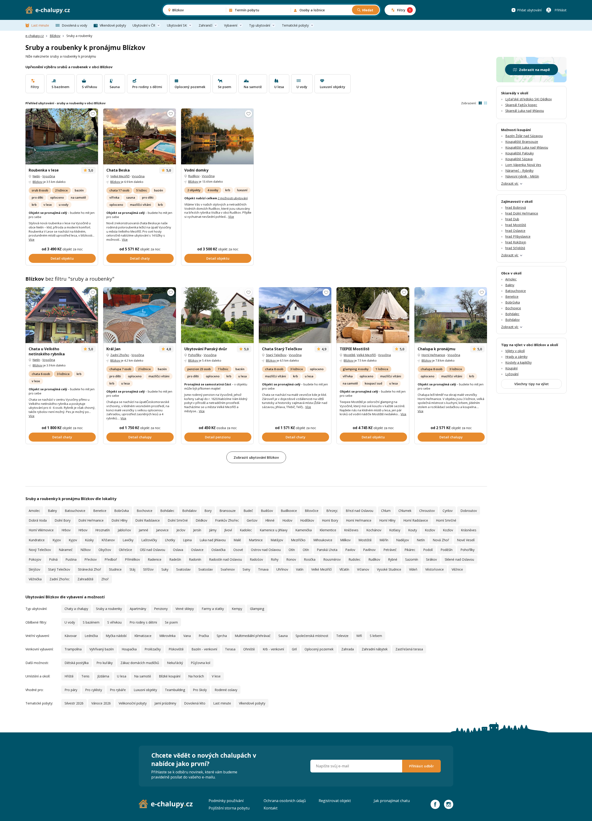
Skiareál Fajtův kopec (521, 105)
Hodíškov (307, 520)
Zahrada (347, 649)
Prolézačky (153, 649)
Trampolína (73, 649)
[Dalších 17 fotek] (372, 315)
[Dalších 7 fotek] (295, 315)
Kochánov (373, 530)
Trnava (263, 569)
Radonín (195, 559)
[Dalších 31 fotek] (139, 315)
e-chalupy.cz (34, 36)
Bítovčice (311, 510)
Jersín (197, 530)
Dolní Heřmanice (91, 520)
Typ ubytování (259, 25)
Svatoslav (183, 569)
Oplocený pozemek (319, 649)
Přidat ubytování (529, 10)
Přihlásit (561, 10)
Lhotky (170, 540)
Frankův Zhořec (227, 520)
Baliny (52, 510)
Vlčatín (344, 569)
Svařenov (228, 569)
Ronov (291, 559)
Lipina (187, 540)
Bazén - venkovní (204, 649)
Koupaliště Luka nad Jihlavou (526, 147)
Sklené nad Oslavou (459, 559)
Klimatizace (142, 635)
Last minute (40, 25)
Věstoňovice (434, 569)
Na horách (196, 676)
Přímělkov (132, 559)
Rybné (392, 559)
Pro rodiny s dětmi (143, 622)
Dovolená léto (194, 703)
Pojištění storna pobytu (229, 808)
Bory (208, 510)
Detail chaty (140, 258)
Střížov (148, 569)
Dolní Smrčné (178, 520)
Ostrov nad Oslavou (266, 549)
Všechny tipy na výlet (531, 384)
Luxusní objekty (145, 690)
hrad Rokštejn (515, 242)
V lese (216, 676)
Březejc (332, 510)
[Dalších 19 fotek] (450, 315)
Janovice (162, 530)
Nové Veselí (466, 540)
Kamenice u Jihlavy (273, 530)
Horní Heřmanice (433, 355)
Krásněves (468, 530)
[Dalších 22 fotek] (217, 136)
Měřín (383, 540)
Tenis (85, 676)
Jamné (143, 530)
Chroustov (427, 510)
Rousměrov (332, 559)
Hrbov (66, 530)
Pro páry (71, 690)
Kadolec (246, 530)
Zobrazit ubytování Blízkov (256, 457)
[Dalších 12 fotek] (217, 315)
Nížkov (85, 549)
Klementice (328, 530)
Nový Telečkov (40, 549)
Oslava (178, 549)
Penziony (161, 608)
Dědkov (201, 520)
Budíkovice (289, 510)
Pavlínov (369, 549)
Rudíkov (194, 176)
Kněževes (351, 530)
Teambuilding (175, 690)
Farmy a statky (213, 608)
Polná (53, 559)
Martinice (256, 540)
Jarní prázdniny (165, 703)
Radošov (256, 559)
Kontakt (271, 808)
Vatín (299, 569)
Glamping (257, 608)
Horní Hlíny (387, 520)
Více (31, 239)
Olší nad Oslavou (152, 549)
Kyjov (56, 540)
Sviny (246, 569)
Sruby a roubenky (109, 608)
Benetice (99, 510)
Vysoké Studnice (389, 569)
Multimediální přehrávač (253, 635)
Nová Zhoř (441, 540)
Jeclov (180, 530)
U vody (70, 622)
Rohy (274, 559)
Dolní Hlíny (119, 520)
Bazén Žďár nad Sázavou (524, 136)
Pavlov (350, 549)
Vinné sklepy (185, 608)
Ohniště (249, 649)
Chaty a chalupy (76, 608)
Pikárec (409, 549)
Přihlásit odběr (421, 766)
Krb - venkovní (273, 649)
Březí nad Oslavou (359, 510)
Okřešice (125, 549)
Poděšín (447, 549)
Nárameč (66, 549)
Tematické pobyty (295, 25)
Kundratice (37, 540)
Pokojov (35, 559)
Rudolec (354, 559)
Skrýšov (34, 569)
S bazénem (91, 622)
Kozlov (430, 530)
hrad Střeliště (515, 248)
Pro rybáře (118, 690)
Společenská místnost (312, 635)
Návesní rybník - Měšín (522, 176)
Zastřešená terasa (409, 649)
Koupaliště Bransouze (521, 141)
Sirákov (431, 559)
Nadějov (402, 540)
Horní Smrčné (446, 520)
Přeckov (90, 559)
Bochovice (144, 510)
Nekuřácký (175, 663)
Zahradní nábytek (375, 649)
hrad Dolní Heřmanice (521, 213)
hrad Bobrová (515, 207)
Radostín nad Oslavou (225, 559)
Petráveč (390, 549)
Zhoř (105, 579)
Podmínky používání (226, 800)
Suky (164, 569)
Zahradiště (85, 579)
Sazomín (411, 559)
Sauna (283, 635)
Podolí (428, 549)
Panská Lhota (327, 549)
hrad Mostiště (515, 225)
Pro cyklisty (93, 690)
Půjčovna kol (200, 663)
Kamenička (303, 530)
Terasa (230, 649)
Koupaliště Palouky (519, 153)
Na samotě (142, 676)
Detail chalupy (140, 437)
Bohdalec (167, 510)
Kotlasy (394, 530)
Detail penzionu (218, 437)
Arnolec (34, 510)
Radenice (154, 559)
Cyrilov (448, 510)
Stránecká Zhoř (89, 569)
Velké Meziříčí (120, 176)
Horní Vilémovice (41, 530)
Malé (237, 540)
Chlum (386, 510)
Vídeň (413, 569)
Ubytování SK (177, 25)
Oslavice (197, 549)
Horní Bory (330, 520)
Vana (187, 635)
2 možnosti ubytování (233, 198)
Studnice (115, 569)
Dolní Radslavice (147, 520)
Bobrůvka (121, 510)
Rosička (309, 559)
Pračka (204, 635)
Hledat (367, 10)
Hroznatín (102, 530)
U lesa (121, 676)
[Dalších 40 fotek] (139, 136)
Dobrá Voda (38, 520)
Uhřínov (282, 569)
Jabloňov (124, 530)
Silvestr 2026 (74, 703)
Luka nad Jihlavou (213, 540)
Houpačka (129, 649)
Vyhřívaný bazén (101, 649)
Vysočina (48, 176)
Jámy (212, 530)
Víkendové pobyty (113, 25)
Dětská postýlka (77, 663)
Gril (294, 649)
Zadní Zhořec (119, 355)
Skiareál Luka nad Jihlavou (524, 110)
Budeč (248, 510)
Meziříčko (298, 540)
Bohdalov (189, 510)
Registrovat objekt (335, 800)
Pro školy (200, 690)
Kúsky (89, 540)
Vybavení (230, 25)
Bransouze (227, 510)
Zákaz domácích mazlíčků (139, 663)
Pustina (71, 559)
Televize (342, 635)
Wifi (359, 635)
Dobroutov (468, 510)
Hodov (287, 520)
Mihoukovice (322, 540)
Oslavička (218, 549)
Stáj (132, 569)
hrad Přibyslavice (517, 236)
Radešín (175, 559)
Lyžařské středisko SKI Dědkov (528, 99)
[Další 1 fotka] (61, 315)
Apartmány (138, 608)
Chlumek (404, 510)
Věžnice (457, 569)
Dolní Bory (63, 520)
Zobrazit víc (509, 183)
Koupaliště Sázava (519, 159)
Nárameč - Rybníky (519, 170)
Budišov (267, 510)
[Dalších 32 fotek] (61, 136)
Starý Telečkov (276, 355)
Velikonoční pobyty (133, 703)
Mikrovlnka (167, 635)
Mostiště (349, 355)
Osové (238, 549)
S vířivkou (114, 622)
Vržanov (363, 569)
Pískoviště (176, 649)
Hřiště (69, 676)
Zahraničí (205, 25)
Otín (292, 549)
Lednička (91, 635)
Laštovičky (149, 540)
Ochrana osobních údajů (285, 800)
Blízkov (55, 36)
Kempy (237, 608)
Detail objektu (62, 258)
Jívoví (228, 530)
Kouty (412, 530)
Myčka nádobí (116, 635)
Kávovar (71, 635)
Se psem (171, 622)
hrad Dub (512, 219)
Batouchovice (75, 510)
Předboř (111, 559)
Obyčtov (105, 549)
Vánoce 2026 (101, 703)
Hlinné (269, 520)
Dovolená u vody (74, 25)
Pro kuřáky (104, 663)
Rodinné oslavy (226, 690)
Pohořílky (194, 355)
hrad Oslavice (515, 230)
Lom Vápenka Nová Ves (523, 165)
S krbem (376, 635)
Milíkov (345, 540)
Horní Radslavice (415, 520)
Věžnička (35, 579)
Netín (36, 176)
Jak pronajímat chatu (392, 800)
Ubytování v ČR (144, 25)
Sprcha (222, 635)
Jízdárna (103, 676)
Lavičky (128, 540)
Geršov (252, 520)
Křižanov (108, 540)
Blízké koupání (169, 676)
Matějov (277, 540)
